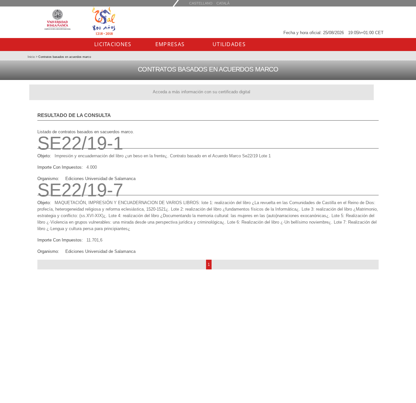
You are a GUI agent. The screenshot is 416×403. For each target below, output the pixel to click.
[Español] (222, 3)
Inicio (32, 56)
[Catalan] (201, 3)
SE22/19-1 (80, 143)
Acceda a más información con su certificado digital (201, 91)
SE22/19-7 (80, 190)
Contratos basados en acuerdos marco (64, 56)
